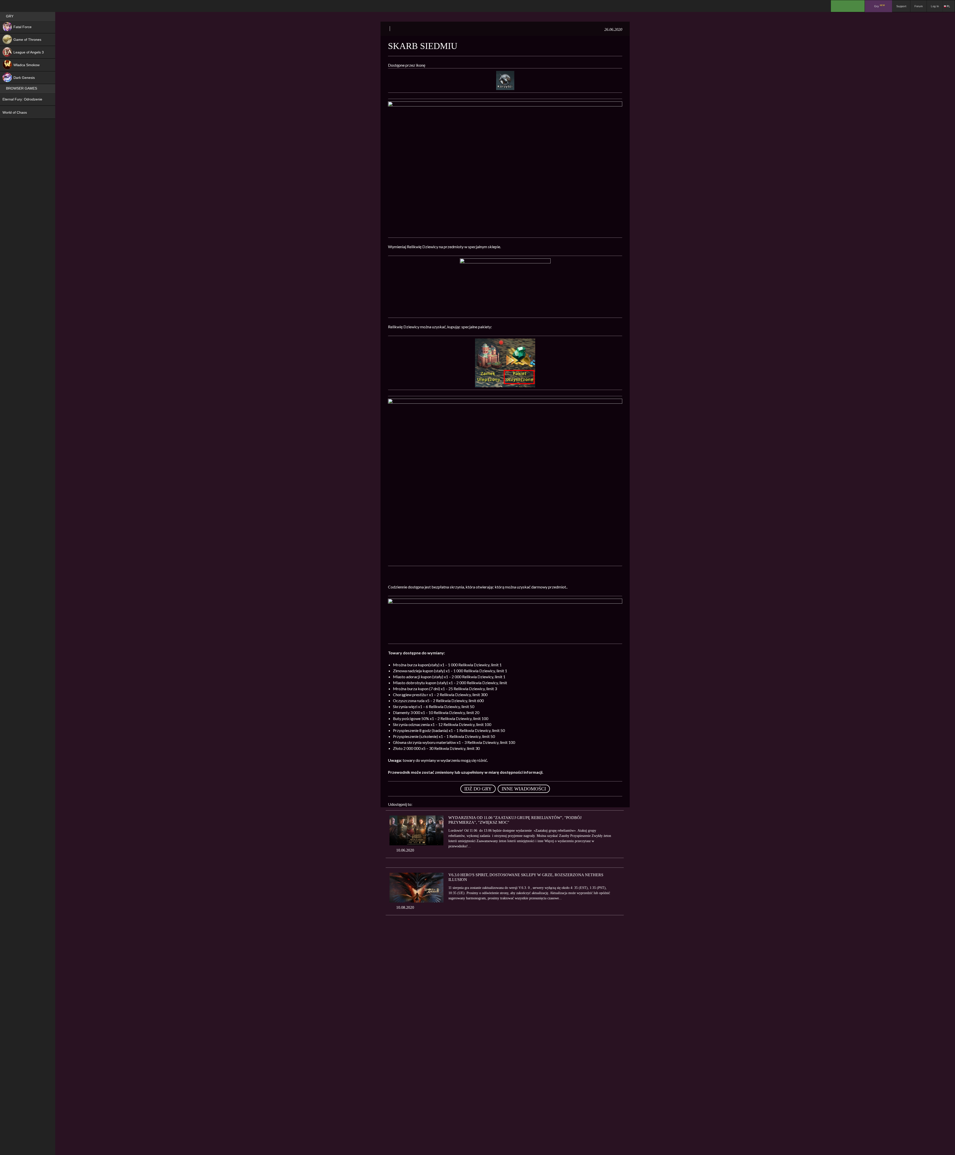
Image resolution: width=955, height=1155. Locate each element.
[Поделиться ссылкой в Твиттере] (462, 804)
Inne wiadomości (524, 788)
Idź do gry (478, 788)
